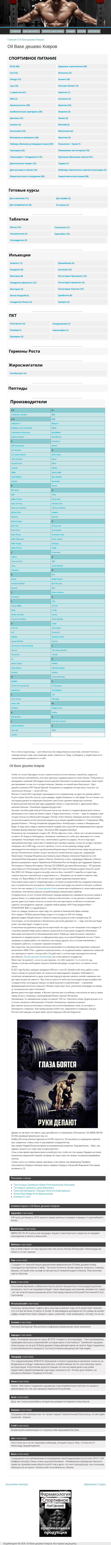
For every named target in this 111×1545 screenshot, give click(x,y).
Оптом (81, 31)
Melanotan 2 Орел (95, 1484)
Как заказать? (31, 31)
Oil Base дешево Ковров (31, 39)
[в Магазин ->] (55, 1491)
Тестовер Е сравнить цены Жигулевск (34, 1187)
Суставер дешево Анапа (45, 888)
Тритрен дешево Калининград (38, 957)
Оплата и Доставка (53, 31)
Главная (15, 31)
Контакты (94, 31)
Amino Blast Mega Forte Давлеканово (33, 1193)
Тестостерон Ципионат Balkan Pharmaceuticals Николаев (44, 1184)
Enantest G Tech (22, 1196)
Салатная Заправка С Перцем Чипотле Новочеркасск (42, 1190)
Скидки (71, 31)
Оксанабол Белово (16, 1484)
